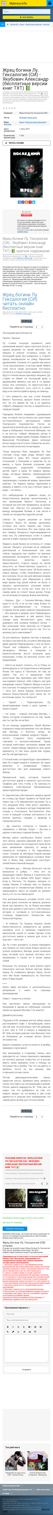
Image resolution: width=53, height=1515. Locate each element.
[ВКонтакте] (19, 202)
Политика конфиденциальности (17, 1490)
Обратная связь (43, 1490)
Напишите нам (22, 230)
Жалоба (26, 215)
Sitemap (6, 1493)
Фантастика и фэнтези (36, 122)
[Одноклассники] (26, 202)
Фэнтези (7, 124)
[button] (7, 1327)
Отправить (26, 1370)
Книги (21, 122)
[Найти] (48, 11)
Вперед (26, 321)
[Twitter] (33, 202)
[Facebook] (22, 202)
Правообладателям (11, 1486)
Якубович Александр (28, 118)
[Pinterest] (30, 202)
